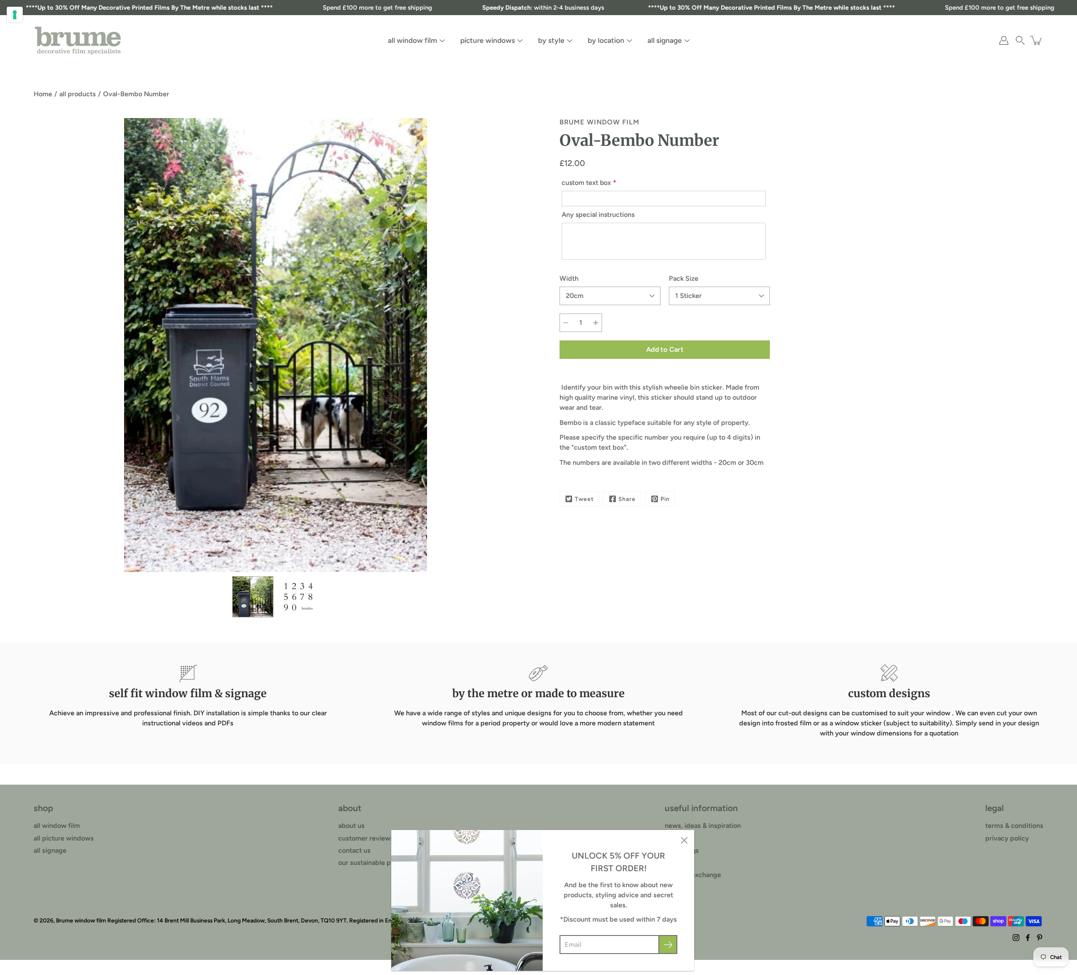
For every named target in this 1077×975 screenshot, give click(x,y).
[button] (1020, 40)
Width (569, 278)
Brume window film (81, 920)
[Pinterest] (1039, 937)
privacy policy (1007, 838)
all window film (412, 40)
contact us (354, 850)
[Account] (1004, 40)
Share (627, 498)
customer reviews (366, 838)
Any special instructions (598, 215)
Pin (665, 498)
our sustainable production (379, 863)
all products (77, 94)
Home (43, 94)
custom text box (586, 183)
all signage (664, 40)
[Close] (684, 840)
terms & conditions (1014, 826)
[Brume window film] (78, 40)
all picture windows (64, 838)
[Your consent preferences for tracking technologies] (15, 15)
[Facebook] (1028, 937)
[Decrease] (566, 323)
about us (351, 826)
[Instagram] (1016, 937)
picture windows (487, 40)
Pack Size (683, 278)
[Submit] (667, 944)
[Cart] (1036, 40)
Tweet (584, 498)
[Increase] (595, 323)
